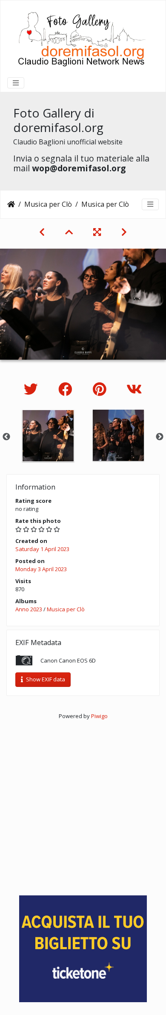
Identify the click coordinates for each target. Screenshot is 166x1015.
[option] (48, 436)
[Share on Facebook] (67, 389)
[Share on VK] (134, 389)
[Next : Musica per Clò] (124, 232)
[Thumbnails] (69, 232)
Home (11, 204)
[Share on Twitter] (32, 389)
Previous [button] (6, 437)
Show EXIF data (45, 679)
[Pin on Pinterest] (101, 389)
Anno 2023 (28, 609)
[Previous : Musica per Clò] (42, 232)
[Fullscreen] (97, 232)
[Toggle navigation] (15, 82)
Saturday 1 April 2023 (42, 549)
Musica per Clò (48, 204)
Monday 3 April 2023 (41, 569)
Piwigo (99, 716)
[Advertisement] (83, 803)
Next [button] (159, 437)
